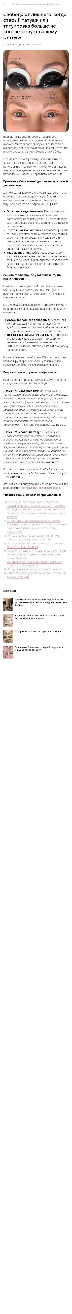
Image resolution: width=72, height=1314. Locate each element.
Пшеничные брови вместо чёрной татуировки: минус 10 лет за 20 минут (36, 545)
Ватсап (32, 487)
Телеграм (45, 487)
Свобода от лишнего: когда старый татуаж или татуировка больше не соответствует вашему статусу (36, 513)
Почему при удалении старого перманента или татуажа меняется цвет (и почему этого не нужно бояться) (36, 554)
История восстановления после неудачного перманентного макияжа (34, 563)
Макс (56, 487)
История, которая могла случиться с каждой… (35, 569)
